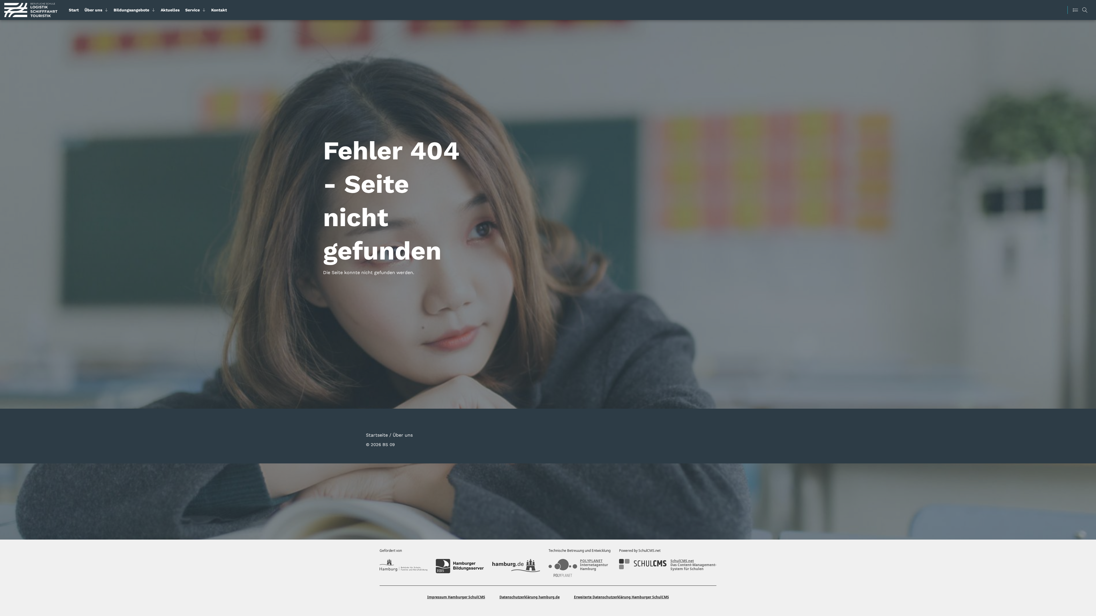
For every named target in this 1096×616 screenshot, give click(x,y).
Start (74, 10)
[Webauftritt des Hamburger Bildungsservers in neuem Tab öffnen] (459, 566)
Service (192, 10)
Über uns (93, 10)
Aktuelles (170, 10)
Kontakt (219, 10)
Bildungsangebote (131, 10)
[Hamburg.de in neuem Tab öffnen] (516, 566)
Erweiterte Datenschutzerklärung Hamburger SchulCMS (621, 597)
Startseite (377, 434)
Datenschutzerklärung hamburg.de (529, 597)
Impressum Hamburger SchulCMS (456, 597)
